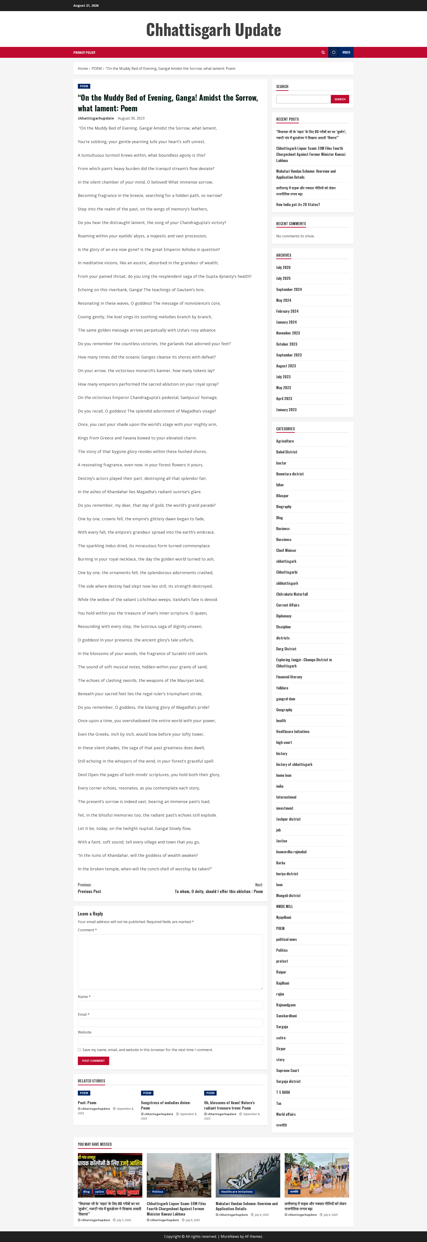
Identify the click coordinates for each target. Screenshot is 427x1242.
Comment (87, 929)
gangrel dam (285, 698)
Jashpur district (288, 819)
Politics (282, 950)
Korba (280, 862)
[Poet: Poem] (107, 1093)
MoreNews (230, 1236)
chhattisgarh (286, 561)
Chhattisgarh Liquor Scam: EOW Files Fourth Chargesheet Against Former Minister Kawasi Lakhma (310, 154)
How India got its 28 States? (298, 204)
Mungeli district (288, 895)
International (286, 797)
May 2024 (283, 300)
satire (281, 1037)
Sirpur (281, 1048)
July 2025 (283, 278)
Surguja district (288, 1081)
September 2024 (289, 289)
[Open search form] (323, 52)
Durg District (286, 648)
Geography (284, 709)
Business (283, 528)
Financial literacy (289, 676)
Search (282, 86)
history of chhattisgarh (294, 764)
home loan (283, 775)
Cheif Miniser (286, 550)
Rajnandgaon (286, 1005)
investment (284, 808)
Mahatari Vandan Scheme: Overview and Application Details (247, 1206)
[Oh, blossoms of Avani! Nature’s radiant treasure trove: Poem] (233, 1093)
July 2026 (283, 267)
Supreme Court (287, 1070)
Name (84, 996)
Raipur (281, 972)
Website (84, 1032)
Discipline (283, 626)
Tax (278, 1103)
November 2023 (288, 333)
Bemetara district (290, 474)
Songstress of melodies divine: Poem (166, 1105)
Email (84, 1014)
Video (346, 52)
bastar (281, 463)
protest (282, 961)
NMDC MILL (284, 906)
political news (286, 939)
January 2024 (286, 322)
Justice (281, 840)
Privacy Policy (84, 52)
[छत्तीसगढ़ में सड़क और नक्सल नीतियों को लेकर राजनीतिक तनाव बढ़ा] (317, 1175)
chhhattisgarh (287, 583)
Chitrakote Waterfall (292, 594)
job (278, 830)
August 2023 (286, 366)
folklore (282, 688)
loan (279, 884)
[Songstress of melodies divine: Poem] (170, 1093)
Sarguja (282, 1026)
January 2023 (286, 409)
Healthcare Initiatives (293, 731)
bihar (280, 484)
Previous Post (89, 888)
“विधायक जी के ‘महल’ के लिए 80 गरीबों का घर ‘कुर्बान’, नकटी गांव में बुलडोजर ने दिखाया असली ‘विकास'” (109, 1209)
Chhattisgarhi (286, 572)
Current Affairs (288, 605)
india (279, 786)
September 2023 (289, 355)
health (281, 720)
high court (284, 742)
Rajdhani (282, 983)
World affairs (286, 1114)
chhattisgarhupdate (96, 118)
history (281, 753)
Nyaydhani (283, 917)
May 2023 (283, 387)
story (280, 1059)
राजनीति (281, 1125)
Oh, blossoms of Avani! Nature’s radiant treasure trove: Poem (229, 1105)
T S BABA (283, 1092)
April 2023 (284, 398)
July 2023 (283, 376)
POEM (84, 86)
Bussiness (284, 539)
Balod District (286, 452)
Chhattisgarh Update (213, 29)
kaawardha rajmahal (291, 851)
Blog (279, 517)
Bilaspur (282, 495)
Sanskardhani (286, 1015)
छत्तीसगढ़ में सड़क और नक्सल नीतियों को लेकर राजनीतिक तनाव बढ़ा (315, 1206)
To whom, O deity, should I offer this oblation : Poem (219, 888)
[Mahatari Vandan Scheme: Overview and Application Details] (248, 1175)
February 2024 (287, 311)
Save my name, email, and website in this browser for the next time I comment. (148, 1049)
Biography (283, 506)
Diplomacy (283, 616)
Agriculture (285, 441)
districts (283, 638)
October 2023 (286, 344)
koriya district (287, 873)
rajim (280, 994)
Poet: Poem (87, 1102)
